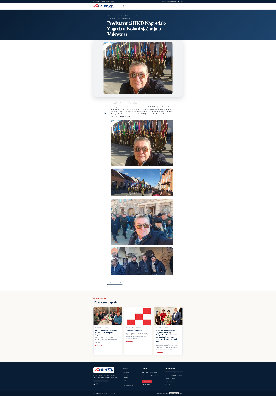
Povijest (125, 380)
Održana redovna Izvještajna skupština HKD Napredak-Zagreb (106, 332)
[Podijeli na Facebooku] (105, 109)
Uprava (125, 383)
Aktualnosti (127, 18)
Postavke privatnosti (174, 393)
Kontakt (180, 6)
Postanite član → (146, 384)
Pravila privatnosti (158, 393)
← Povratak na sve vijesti (115, 282)
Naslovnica (143, 6)
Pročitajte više (98, 345)
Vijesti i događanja (128, 375)
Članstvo (173, 6)
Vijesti (149, 6)
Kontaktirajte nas (147, 381)
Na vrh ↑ (181, 393)
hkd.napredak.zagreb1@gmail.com (169, 1)
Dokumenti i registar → (170, 384)
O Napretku (155, 6)
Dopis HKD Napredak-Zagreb (137, 330)
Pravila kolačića (166, 393)
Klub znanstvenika (164, 6)
